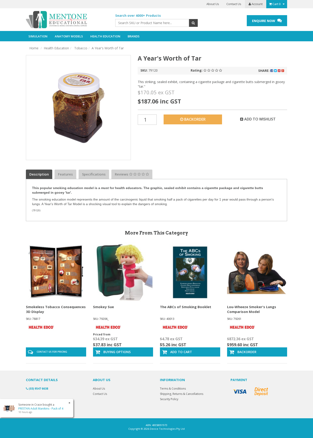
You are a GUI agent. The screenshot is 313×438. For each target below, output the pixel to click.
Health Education (56, 48)
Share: (264, 70)
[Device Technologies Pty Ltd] (67, 19)
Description (39, 174)
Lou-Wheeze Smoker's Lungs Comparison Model (251, 309)
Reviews (122, 174)
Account (257, 4)
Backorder (194, 119)
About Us (212, 4)
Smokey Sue (103, 306)
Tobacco (80, 48)
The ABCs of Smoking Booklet (185, 306)
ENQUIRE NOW (264, 21)
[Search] (193, 23)
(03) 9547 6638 (38, 389)
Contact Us (233, 4)
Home (33, 48)
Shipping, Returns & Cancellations (181, 394)
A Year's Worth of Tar (108, 48)
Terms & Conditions (173, 389)
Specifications (94, 174)
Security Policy (169, 399)
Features (65, 174)
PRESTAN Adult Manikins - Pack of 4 (40, 408)
